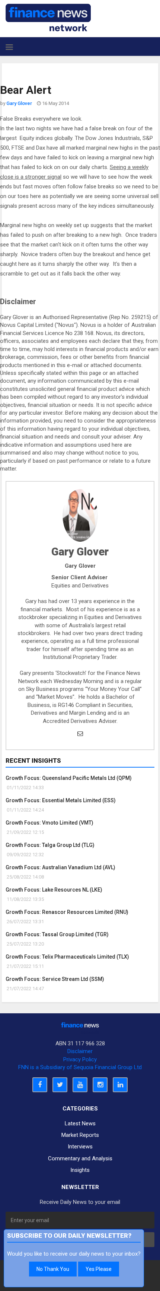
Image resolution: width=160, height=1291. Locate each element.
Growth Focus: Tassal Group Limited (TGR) (57, 934)
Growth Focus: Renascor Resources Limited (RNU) (67, 912)
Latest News (80, 1123)
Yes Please (99, 1269)
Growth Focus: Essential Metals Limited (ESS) (61, 800)
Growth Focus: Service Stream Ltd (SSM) (55, 979)
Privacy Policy (80, 1059)
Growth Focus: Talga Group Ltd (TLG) (50, 845)
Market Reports (80, 1135)
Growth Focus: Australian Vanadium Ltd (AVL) (60, 867)
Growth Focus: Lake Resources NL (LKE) (54, 890)
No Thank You (52, 1269)
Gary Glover (19, 103)
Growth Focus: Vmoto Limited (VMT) (49, 823)
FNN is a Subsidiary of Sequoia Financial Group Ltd (80, 1067)
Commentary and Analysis (80, 1158)
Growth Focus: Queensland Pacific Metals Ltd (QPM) (69, 778)
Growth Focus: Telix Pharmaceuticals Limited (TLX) (67, 957)
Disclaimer (80, 1051)
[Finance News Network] (48, 17)
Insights (80, 1170)
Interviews (80, 1146)
